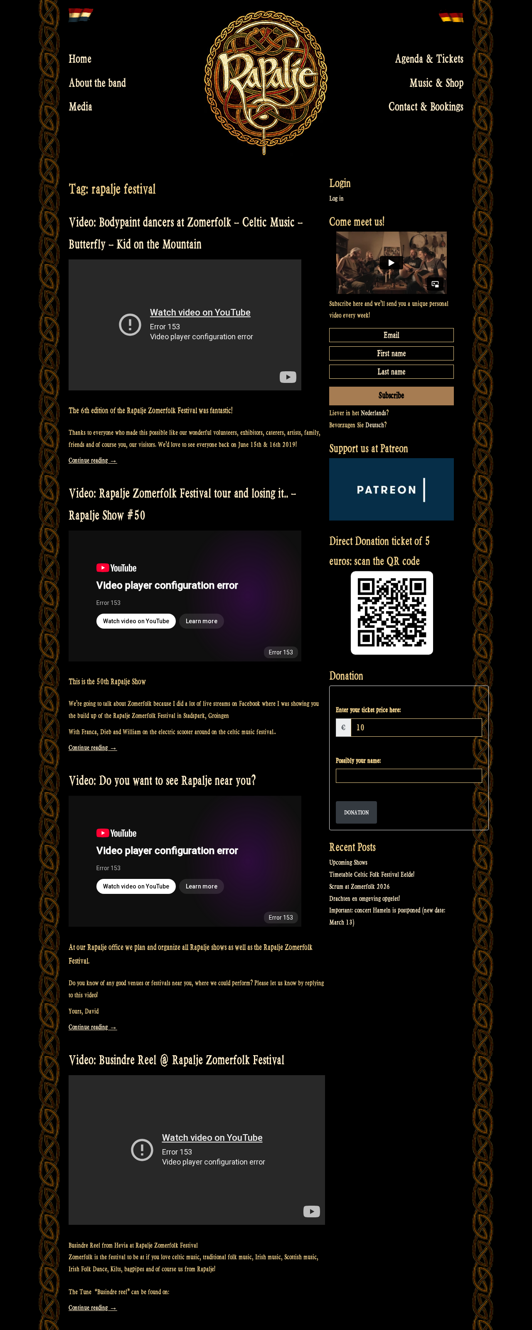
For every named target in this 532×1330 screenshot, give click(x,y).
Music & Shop (436, 82)
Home (80, 59)
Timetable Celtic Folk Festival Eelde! (371, 874)
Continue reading (93, 460)
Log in (336, 198)
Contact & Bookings (426, 107)
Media (80, 107)
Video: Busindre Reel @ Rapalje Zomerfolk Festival (176, 1060)
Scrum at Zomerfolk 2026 (359, 887)
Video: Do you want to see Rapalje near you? (162, 780)
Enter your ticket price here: (368, 710)
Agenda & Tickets (429, 59)
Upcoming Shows (348, 862)
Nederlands (373, 413)
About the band (97, 82)
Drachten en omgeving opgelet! (364, 899)
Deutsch (374, 425)
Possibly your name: (358, 761)
